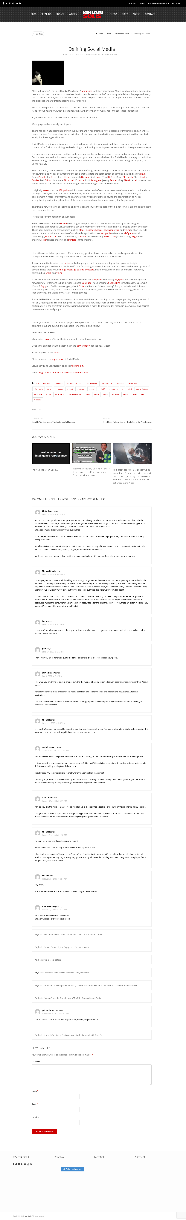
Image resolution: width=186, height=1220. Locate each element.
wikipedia (37, 400)
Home (100, 33)
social (48, 394)
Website (35, 1117)
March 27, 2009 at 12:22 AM (54, 909)
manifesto (81, 389)
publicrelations (142, 389)
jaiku (49, 389)
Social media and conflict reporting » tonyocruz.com (66, 972)
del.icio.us (49, 372)
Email (35, 1104)
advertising (47, 383)
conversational (106, 383)
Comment (36, 1061)
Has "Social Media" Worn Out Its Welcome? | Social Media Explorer (73, 934)
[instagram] (10, 3)
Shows (114, 14)
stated (46, 190)
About (137, 14)
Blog (33, 14)
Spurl (74, 372)
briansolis (59, 383)
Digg (134, 236)
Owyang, (85, 177)
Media (57, 352)
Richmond (69, 180)
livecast (70, 389)
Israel (98, 177)
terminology (77, 365)
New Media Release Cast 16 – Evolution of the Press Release (127, 422)
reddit (80, 372)
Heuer (67, 177)
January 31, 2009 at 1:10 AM (54, 835)
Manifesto (87, 90)
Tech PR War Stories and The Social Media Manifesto (53, 422)
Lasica (81, 180)
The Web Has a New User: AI (45, 469)
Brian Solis (93, 14)
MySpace (128, 233)
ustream (115, 394)
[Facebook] (3, 3)
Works (73, 14)
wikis (116, 229)
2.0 (37, 383)
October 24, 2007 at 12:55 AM (55, 750)
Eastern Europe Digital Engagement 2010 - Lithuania (66, 947)
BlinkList (66, 372)
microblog (113, 389)
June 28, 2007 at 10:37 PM (53, 514)
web (142, 394)
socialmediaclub (75, 394)
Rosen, (54, 177)
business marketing (74, 383)
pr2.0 (130, 389)
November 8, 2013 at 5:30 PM (55, 1013)
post (47, 339)
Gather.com (51, 236)
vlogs (127, 229)
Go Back (39, 34)
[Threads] (13, 3)
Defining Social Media (91, 49)
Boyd (142, 173)
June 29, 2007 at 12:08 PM (53, 574)
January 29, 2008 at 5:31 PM (54, 801)
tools (88, 394)
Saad (142, 177)
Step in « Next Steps (52, 960)
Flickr (44, 239)
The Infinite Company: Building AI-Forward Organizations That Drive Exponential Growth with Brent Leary (91, 472)
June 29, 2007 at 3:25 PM (53, 651)
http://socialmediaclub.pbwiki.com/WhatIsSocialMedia (58, 530)
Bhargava (96, 180)
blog (109, 33)
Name (35, 1091)
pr (123, 389)
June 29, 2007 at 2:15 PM (53, 624)
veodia (125, 394)
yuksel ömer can (50, 1010)
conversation (83, 345)
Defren (111, 177)
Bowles (35, 180)
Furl (86, 372)
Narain (127, 180)
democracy (132, 383)
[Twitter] (6, 3)
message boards (94, 229)
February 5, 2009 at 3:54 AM (54, 879)
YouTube (82, 236)
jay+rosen (59, 389)
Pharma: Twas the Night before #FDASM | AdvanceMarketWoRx (72, 998)
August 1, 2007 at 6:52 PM (53, 723)
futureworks (38, 389)
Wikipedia (64, 190)
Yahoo (58, 372)
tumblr (96, 394)
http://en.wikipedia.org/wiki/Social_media (52, 918)
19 (34, 409)
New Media (105, 54)
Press (125, 14)
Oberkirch (128, 177)
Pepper (113, 180)
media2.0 (101, 389)
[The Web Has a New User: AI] (51, 454)
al (136, 180)
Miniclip (72, 239)
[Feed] (20, 3)
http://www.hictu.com (48, 633)
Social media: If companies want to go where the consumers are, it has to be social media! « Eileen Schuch (90, 985)
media (91, 389)
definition (120, 383)
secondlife (38, 394)
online (63, 223)
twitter (105, 394)
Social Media (113, 54)
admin (67, 54)
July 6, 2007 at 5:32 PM (52, 676)
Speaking (46, 14)
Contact (150, 14)
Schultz (48, 180)
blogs (82, 229)
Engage (60, 14)
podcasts (108, 229)
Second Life (110, 236)
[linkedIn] (17, 3)
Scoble (42, 177)
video (134, 394)
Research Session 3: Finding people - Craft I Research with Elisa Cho (73, 1035)
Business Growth (122, 33)
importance (57, 359)
